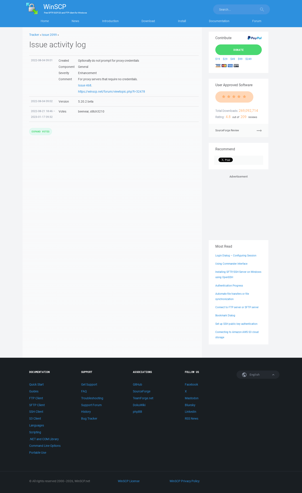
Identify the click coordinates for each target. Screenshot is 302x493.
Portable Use (37, 453)
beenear (83, 111)
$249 (248, 59)
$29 (225, 59)
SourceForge (141, 391)
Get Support (89, 384)
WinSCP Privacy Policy (184, 481)
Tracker (34, 35)
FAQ (84, 391)
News (75, 21)
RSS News (191, 418)
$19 (217, 59)
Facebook (191, 384)
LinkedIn (190, 412)
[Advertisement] (238, 206)
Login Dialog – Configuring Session (235, 255)
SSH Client (36, 412)
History (86, 412)
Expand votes (41, 131)
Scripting (35, 432)
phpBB (137, 412)
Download (148, 21)
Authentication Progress (229, 285)
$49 (232, 59)
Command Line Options (45, 446)
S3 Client (35, 418)
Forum (256, 21)
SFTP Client (37, 405)
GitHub (137, 384)
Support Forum (91, 405)
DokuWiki (139, 405)
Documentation (219, 21)
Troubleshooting (92, 398)
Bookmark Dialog (225, 315)
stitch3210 (97, 111)
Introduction (110, 21)
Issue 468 (84, 85)
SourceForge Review (227, 130)
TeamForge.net (143, 398)
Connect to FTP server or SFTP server (237, 307)
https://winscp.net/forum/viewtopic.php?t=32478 (111, 92)
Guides (33, 391)
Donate (238, 50)
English (254, 374)
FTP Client (36, 398)
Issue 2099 (49, 35)
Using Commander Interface (231, 263)
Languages (36, 425)
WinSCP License (129, 481)
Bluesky (190, 405)
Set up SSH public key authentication (236, 323)
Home (45, 21)
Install (182, 21)
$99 (240, 59)
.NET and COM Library (44, 439)
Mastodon (192, 398)
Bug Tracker (89, 418)
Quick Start (36, 384)
